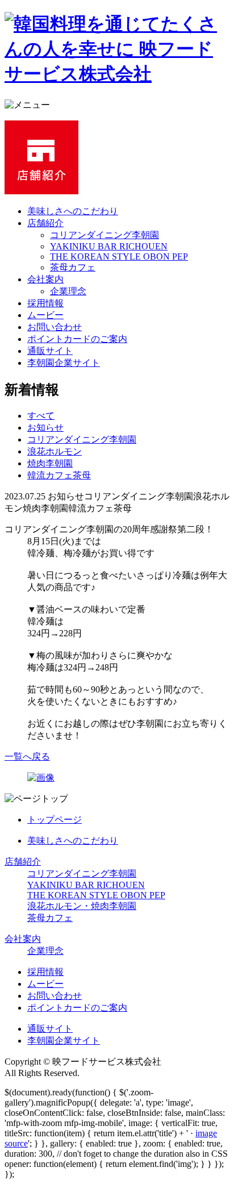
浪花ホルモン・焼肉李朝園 (81, 906)
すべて (41, 415)
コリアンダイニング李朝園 (104, 235)
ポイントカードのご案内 (77, 339)
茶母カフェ (72, 267)
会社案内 (45, 279)
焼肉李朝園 (50, 463)
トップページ (54, 819)
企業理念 (68, 291)
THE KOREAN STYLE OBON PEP (119, 256)
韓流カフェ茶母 (59, 475)
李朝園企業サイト (63, 363)
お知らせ (45, 427)
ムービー (45, 315)
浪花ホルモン (54, 451)
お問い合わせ (54, 327)
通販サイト (50, 351)
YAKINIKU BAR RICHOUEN (109, 246)
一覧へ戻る (27, 756)
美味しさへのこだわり (72, 211)
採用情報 (45, 303)
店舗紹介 (45, 223)
